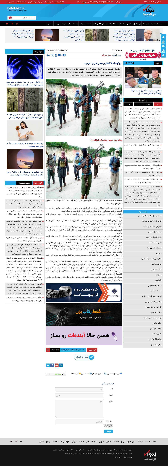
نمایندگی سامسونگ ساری (151, 258)
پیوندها (49, 2)
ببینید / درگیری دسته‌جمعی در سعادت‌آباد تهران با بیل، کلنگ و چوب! (142, 174)
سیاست (146, 23)
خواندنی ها (73, 23)
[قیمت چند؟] (163, 42)
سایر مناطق (106, 55)
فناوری (108, 23)
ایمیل (111, 395)
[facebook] (52, 365)
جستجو (61, 450)
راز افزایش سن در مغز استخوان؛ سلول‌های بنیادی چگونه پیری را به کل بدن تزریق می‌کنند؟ (25, 83)
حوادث (88, 23)
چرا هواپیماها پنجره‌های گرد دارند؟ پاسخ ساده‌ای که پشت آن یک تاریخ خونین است (22, 33)
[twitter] (7, 23)
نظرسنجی (11, 2)
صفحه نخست (156, 23)
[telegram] (12, 23)
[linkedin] (61, 365)
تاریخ (129, 23)
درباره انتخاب (128, 450)
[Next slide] (126, 63)
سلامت (64, 23)
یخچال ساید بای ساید (152, 226)
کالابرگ (158, 274)
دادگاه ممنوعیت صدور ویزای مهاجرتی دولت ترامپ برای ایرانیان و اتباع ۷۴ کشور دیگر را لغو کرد (24, 299)
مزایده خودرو (156, 312)
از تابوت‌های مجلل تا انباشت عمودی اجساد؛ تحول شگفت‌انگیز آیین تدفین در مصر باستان (73, 35)
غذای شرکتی (156, 264)
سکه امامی (157, 323)
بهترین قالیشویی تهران (152, 317)
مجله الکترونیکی (80, 450)
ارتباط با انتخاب (59, 2)
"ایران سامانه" (117, 457)
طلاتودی (158, 280)
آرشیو (55, 450)
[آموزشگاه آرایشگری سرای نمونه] (84, 335)
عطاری (158, 253)
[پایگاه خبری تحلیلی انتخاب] (151, 12)
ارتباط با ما (117, 450)
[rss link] (21, 441)
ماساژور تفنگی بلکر (154, 248)
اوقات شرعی (32, 2)
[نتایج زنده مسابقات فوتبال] (163, 55)
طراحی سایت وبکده (153, 307)
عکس (50, 23)
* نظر (111, 401)
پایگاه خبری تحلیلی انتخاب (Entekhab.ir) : (106, 140)
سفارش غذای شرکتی (153, 301)
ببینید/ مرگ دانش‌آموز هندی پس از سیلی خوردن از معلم (142, 146)
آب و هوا (41, 2)
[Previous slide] (133, 63)
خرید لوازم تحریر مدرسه (151, 221)
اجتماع (115, 23)
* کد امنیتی (109, 421)
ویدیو (57, 23)
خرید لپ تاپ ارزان (153, 237)
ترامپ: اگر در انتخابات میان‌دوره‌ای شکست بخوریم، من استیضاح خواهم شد (142, 167)
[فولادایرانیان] (84, 292)
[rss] (17, 23)
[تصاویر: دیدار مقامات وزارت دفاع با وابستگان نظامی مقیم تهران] (143, 77)
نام (112, 389)
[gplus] (57, 365)
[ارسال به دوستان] (52, 55)
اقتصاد (122, 23)
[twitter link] (11, 441)
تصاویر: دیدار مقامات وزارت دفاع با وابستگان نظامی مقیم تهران (146, 92)
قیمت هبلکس (155, 290)
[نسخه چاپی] (48, 55)
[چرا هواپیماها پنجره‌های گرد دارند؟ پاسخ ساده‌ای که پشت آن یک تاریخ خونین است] (25, 159)
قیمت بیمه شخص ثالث (151, 296)
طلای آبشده (156, 333)
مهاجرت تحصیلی (154, 285)
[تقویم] (163, 50)
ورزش (82, 23)
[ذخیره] (56, 55)
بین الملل (136, 23)
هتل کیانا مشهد (155, 242)
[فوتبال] (163, 46)
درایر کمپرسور (156, 269)
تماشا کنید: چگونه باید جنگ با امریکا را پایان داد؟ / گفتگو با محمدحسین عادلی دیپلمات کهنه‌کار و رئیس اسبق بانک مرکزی (124, 36)
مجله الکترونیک (21, 2)
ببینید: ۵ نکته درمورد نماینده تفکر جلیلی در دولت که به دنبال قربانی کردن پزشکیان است (142, 181)
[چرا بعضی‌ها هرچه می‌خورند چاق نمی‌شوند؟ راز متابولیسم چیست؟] (25, 130)
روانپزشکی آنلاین (154, 339)
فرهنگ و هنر (99, 23)
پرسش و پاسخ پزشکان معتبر (149, 215)
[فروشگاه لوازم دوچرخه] (84, 314)
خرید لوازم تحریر (154, 231)
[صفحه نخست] (163, 37)
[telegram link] (16, 441)
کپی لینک (92, 350)
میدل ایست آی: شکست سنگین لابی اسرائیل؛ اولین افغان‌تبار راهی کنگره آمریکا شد (24, 239)
